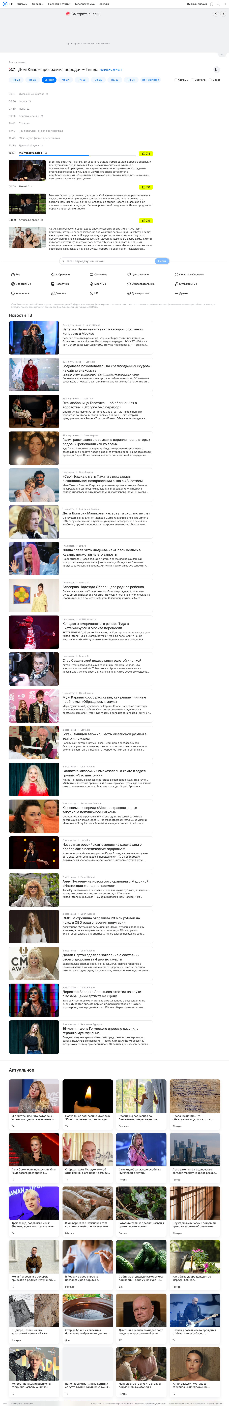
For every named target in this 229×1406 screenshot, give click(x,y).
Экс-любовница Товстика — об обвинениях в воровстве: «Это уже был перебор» (100, 405)
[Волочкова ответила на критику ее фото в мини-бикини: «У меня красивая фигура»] (88, 1372)
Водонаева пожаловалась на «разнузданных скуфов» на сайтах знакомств (107, 368)
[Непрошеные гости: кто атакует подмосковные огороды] (141, 1372)
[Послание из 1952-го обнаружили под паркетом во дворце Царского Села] (195, 1104)
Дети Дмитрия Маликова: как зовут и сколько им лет (106, 513)
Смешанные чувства (31, 94)
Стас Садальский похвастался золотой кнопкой (102, 660)
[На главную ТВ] (10, 4)
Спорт (216, 79)
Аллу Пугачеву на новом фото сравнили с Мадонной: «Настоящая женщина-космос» (106, 883)
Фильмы (183, 79)
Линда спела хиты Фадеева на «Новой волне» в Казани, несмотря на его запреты (102, 552)
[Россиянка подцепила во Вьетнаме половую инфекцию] (141, 1104)
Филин (23, 101)
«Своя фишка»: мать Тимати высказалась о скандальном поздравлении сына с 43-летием (103, 478)
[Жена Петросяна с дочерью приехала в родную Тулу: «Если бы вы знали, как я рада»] (34, 1265)
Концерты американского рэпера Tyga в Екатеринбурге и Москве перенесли (96, 626)
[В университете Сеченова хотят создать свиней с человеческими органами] (88, 1212)
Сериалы (200, 79)
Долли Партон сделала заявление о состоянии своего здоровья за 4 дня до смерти (101, 957)
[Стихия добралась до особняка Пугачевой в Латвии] (141, 1158)
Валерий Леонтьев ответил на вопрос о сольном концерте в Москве (103, 331)
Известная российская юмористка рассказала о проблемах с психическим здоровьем (102, 847)
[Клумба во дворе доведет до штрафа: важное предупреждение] (195, 1265)
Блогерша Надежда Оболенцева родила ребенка (103, 587)
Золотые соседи (29, 116)
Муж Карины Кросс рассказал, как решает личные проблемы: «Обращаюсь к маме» (104, 699)
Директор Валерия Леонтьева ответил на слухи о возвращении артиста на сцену (102, 994)
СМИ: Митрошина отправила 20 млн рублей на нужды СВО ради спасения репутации (101, 920)
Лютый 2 (24, 186)
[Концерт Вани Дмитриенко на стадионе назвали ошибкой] (34, 1372)
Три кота (24, 123)
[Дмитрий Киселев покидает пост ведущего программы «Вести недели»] (141, 1319)
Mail (5, 1403)
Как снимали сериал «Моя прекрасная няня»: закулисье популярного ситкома (100, 810)
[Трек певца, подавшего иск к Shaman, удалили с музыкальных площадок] (34, 1212)
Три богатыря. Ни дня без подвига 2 (41, 130)
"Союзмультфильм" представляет (39, 138)
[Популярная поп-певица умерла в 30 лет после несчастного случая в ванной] (88, 1104)
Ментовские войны (31, 153)
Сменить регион (111, 69)
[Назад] (216, 14)
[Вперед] (223, 14)
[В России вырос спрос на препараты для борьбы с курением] (88, 1265)
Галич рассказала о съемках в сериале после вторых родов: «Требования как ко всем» (106, 442)
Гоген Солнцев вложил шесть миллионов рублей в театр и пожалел (105, 736)
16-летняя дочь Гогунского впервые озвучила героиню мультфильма (100, 1031)
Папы (22, 108)
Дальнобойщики (29, 145)
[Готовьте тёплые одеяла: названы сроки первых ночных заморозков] (141, 1212)
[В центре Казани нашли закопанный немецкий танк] (34, 1319)
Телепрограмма (17, 62)
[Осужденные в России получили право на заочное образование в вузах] (195, 1212)
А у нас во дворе (29, 220)
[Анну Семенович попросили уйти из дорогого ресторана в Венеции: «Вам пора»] (34, 1158)
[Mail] (5, 4)
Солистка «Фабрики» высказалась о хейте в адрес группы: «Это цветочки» (104, 773)
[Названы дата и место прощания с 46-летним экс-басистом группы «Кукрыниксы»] (195, 1319)
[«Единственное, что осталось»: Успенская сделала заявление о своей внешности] (34, 1104)
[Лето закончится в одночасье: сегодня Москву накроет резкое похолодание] (195, 1158)
